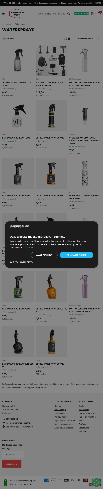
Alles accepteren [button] (76, 255)
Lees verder (28, 247)
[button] (21, 262)
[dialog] (51, 244)
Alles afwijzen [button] (44, 255)
